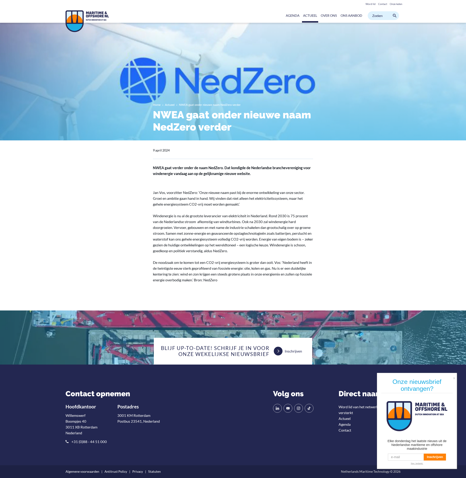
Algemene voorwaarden (82, 471)
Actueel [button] (310, 15)
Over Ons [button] (329, 15)
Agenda (292, 15)
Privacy (137, 471)
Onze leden (396, 3)
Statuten (154, 471)
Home (157, 104)
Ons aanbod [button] (351, 15)
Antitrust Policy (115, 471)
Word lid (371, 3)
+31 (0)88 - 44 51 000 (89, 441)
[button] (455, 377)
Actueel (170, 104)
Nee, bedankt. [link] (417, 463)
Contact (382, 3)
